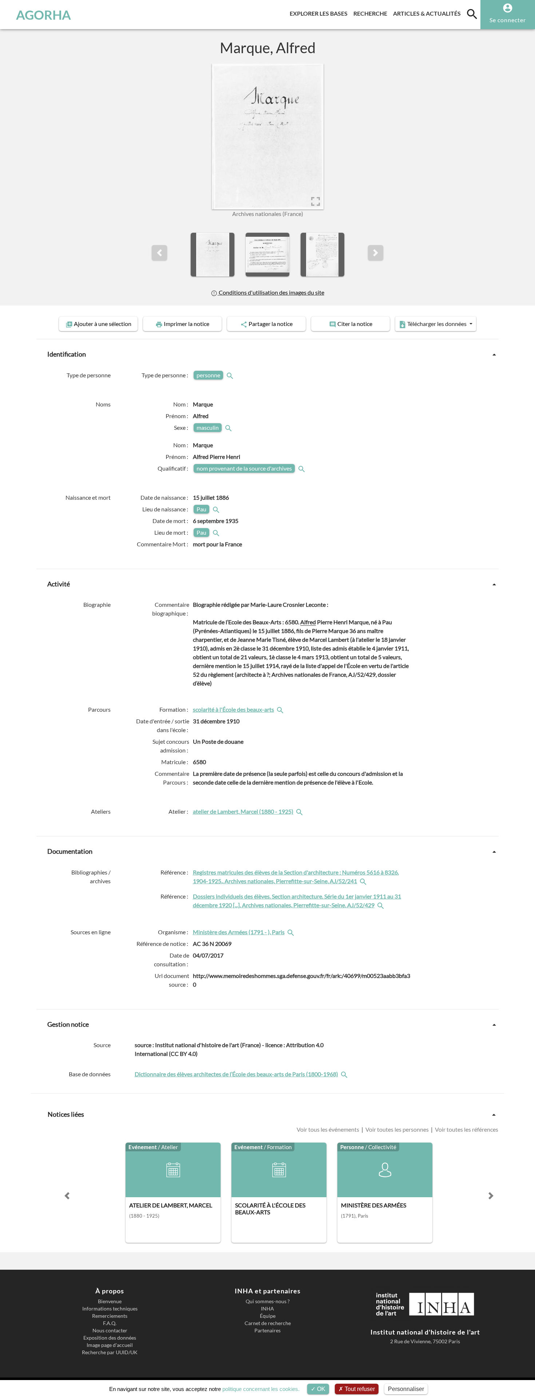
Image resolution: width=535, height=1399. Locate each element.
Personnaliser (406, 1389)
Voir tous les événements (328, 1129)
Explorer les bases (320, 13)
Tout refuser (359, 1389)
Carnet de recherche (268, 1323)
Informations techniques (110, 1308)
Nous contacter (109, 1330)
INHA (267, 1308)
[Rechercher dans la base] (345, 1073)
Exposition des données (109, 1338)
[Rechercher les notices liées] (281, 709)
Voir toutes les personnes (397, 1129)
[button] (159, 252)
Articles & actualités (428, 13)
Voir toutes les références (466, 1129)
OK (320, 1389)
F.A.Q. (109, 1323)
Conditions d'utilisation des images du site (271, 292)
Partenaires (267, 1330)
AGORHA (43, 14)
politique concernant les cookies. (261, 1389)
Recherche (371, 13)
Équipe (268, 1316)
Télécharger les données (437, 323)
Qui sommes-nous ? (268, 1301)
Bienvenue (110, 1301)
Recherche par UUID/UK (110, 1352)
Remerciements (109, 1316)
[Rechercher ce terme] (231, 375)
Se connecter (508, 19)
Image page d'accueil (110, 1345)
